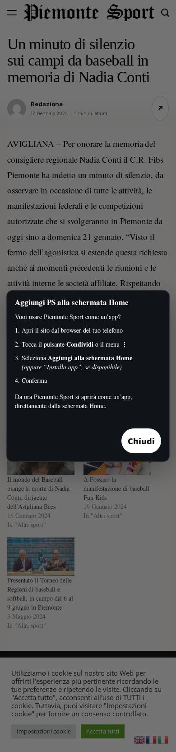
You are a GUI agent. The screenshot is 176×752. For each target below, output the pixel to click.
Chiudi (141, 441)
